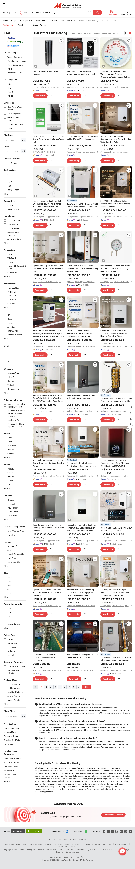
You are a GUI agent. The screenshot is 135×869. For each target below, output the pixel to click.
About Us (52, 839)
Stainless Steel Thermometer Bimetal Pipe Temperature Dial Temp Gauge (115, 268)
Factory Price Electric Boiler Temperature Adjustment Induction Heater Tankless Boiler (81, 528)
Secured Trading (40, 25)
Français (40, 849)
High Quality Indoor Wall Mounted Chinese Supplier (82, 72)
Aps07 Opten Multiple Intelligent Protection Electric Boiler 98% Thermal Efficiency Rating (115, 592)
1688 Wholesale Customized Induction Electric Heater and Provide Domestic (116, 399)
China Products (21, 844)
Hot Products (9, 844)
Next (86, 687)
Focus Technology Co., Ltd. (69, 860)
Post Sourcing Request (113, 815)
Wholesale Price (78, 844)
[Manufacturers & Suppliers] (67, 5)
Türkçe (126, 849)
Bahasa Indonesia (72, 852)
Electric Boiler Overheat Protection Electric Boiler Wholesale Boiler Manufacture (114, 463)
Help (65, 839)
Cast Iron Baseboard (46, 72)
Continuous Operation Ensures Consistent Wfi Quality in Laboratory (45, 657)
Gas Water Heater (11, 766)
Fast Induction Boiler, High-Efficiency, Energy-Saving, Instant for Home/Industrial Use (48, 204)
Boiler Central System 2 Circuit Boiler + (116, 529)
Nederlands (80, 849)
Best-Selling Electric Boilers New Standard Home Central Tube (115, 139)
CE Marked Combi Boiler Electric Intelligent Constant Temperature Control (113, 333)
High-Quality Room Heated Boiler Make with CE (81, 396)
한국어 (96, 849)
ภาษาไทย (118, 849)
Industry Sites (107, 844)
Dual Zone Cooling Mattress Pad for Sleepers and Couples (82, 656)
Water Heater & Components (10, 776)
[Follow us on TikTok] (108, 831)
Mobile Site (82, 839)
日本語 (103, 849)
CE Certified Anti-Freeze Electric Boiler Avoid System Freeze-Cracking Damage (81, 333)
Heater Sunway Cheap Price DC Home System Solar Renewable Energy (48, 139)
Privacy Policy (80, 857)
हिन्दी (110, 849)
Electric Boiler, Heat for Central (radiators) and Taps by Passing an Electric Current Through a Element (48, 333)
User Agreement (55, 857)
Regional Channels (121, 844)
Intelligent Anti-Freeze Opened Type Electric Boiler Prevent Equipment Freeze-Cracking (81, 592)
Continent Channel (93, 844)
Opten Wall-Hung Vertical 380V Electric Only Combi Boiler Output (48, 268)
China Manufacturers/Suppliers (41, 844)
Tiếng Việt (59, 852)
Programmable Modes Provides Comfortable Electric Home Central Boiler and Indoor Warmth (82, 464)
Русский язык (51, 849)
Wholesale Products (62, 844)
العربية (89, 849)
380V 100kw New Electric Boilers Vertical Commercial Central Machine (115, 204)
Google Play (34, 831)
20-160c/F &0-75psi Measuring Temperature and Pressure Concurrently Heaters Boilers (114, 74)
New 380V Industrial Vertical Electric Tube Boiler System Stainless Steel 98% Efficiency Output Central (48, 398)
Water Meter (9, 770)
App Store (18, 831)
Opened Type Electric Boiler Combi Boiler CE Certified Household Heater (47, 592)
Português (31, 849)
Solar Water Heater (11, 762)
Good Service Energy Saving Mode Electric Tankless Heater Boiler (48, 528)
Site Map (73, 839)
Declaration (68, 857)
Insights (74, 846)
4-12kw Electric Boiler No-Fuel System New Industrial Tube (48, 463)
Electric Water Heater (12, 758)
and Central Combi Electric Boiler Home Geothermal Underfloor (82, 205)
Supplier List (23, 25)
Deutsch (70, 849)
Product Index (63, 846)
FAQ (59, 839)
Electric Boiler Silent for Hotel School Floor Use (82, 137)
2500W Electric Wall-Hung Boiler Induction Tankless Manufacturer (82, 268)
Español (22, 849)
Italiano (61, 849)
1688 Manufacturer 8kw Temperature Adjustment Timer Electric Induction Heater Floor (115, 659)
